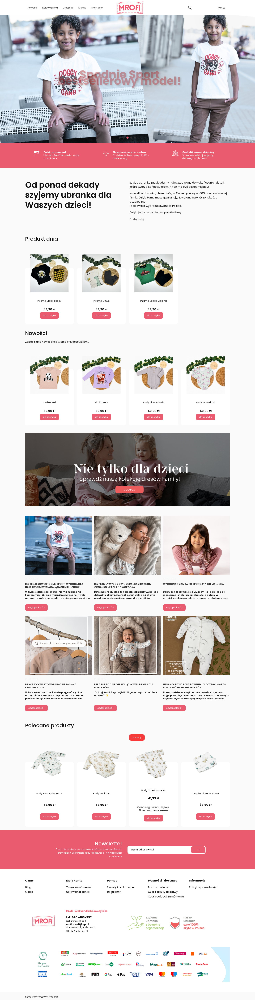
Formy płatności (159, 887)
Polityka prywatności (203, 887)
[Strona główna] (127, 8)
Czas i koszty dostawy (163, 892)
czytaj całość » (36, 607)
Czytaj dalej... (137, 219)
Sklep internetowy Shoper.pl (41, 996)
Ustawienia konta (78, 892)
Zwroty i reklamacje (120, 887)
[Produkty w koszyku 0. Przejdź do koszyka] (205, 7)
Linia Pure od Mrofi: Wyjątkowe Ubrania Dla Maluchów (124, 686)
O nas (29, 892)
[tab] (120, 138)
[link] (127, 79)
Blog (28, 887)
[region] (127, 79)
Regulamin (114, 892)
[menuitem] (32, 7)
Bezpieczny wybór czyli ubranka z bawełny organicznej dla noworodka (122, 585)
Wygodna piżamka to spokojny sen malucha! (193, 584)
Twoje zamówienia (78, 887)
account (221, 8)
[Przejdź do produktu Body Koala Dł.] (101, 765)
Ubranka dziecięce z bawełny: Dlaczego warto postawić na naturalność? (194, 686)
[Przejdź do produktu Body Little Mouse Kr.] (153, 764)
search (190, 7)
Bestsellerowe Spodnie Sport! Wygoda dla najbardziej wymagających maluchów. (54, 585)
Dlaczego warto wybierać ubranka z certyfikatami (50, 686)
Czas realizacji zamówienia (166, 897)
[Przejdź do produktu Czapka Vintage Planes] (205, 765)
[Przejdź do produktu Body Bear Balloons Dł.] (49, 765)
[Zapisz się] (198, 849)
